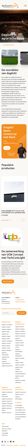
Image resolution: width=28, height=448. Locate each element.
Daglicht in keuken (6, 327)
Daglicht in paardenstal (7, 399)
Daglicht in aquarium (6, 412)
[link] (14, 196)
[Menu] (25, 6)
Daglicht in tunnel (19, 394)
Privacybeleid (9, 445)
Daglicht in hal (5, 334)
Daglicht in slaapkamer (7, 341)
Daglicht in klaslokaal (20, 336)
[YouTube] (13, 442)
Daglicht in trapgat (6, 336)
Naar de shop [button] (5, 220)
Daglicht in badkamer (6, 329)
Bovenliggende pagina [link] (8, 44)
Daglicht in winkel (19, 362)
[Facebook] (2, 442)
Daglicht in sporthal (19, 365)
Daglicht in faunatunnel (20, 392)
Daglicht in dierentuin (7, 405)
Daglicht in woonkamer (7, 324)
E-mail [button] (7, 148)
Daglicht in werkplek (20, 331)
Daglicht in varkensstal (7, 392)
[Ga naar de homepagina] (10, 5)
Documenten (23, 445)
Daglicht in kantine (19, 342)
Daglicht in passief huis (7, 365)
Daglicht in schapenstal (7, 403)
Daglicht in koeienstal (7, 401)
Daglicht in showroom (20, 333)
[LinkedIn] (10, 442)
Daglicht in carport (6, 348)
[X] (8, 442)
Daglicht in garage (6, 345)
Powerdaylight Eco (19, 407)
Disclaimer (16, 445)
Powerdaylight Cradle (20, 410)
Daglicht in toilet (5, 331)
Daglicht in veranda (6, 343)
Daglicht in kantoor (19, 326)
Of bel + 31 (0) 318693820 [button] (11, 154)
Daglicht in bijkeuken (6, 350)
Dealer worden (5, 426)
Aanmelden (21, 313)
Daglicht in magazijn (19, 329)
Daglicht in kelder (6, 338)
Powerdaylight (18, 405)
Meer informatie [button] (7, 281)
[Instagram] (5, 442)
